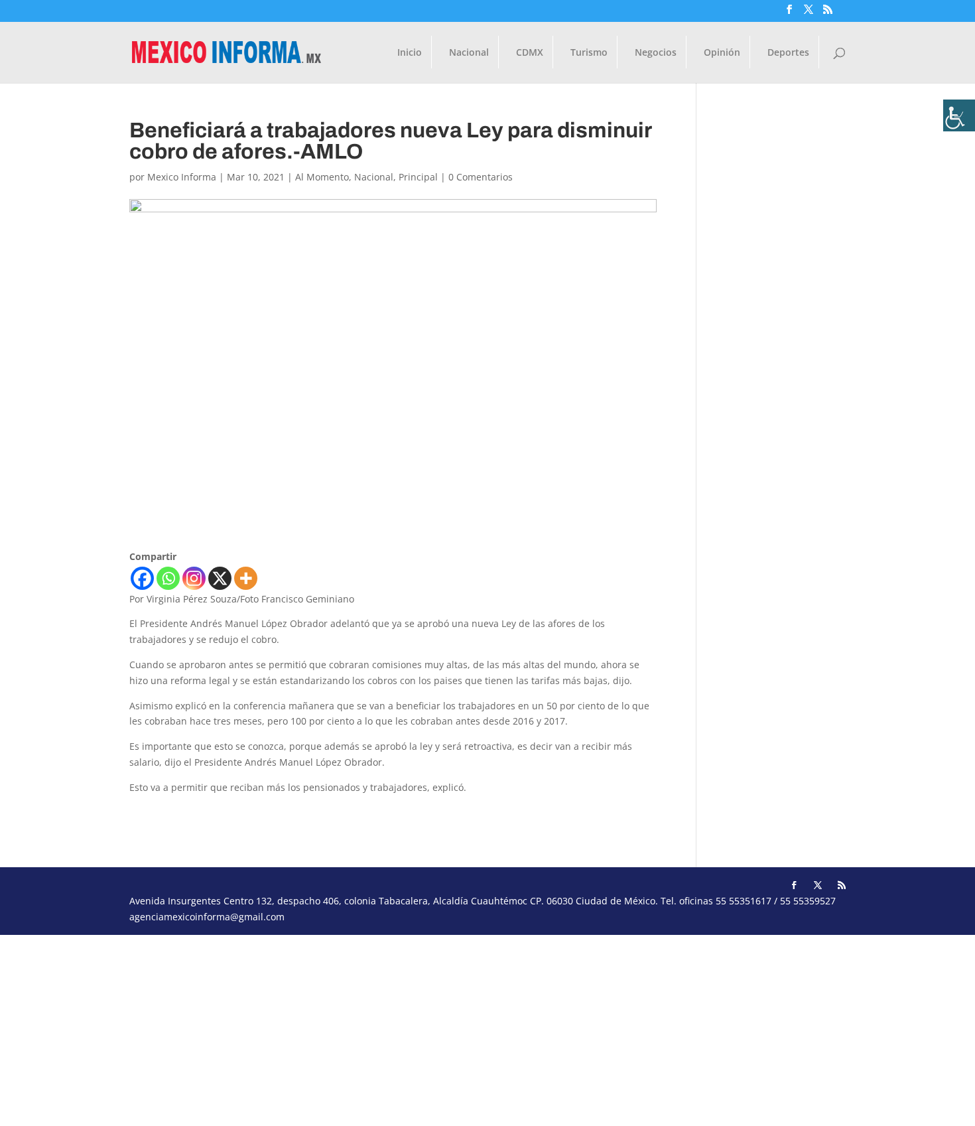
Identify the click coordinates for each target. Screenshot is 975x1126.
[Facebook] (142, 578)
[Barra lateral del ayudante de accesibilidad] (959, 115)
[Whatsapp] (168, 578)
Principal (418, 177)
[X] (219, 578)
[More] (245, 578)
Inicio (409, 53)
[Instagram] (194, 578)
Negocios (656, 53)
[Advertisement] (398, 1028)
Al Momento (322, 177)
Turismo (589, 53)
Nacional (469, 53)
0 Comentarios (480, 177)
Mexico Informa (181, 177)
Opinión (722, 53)
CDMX (529, 53)
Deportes (788, 53)
